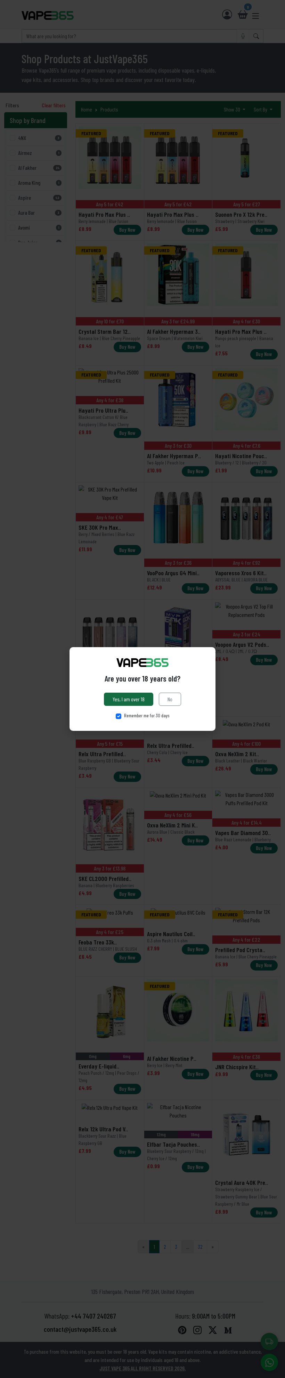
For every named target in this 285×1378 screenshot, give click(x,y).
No (170, 699)
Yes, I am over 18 (129, 699)
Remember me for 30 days (147, 715)
